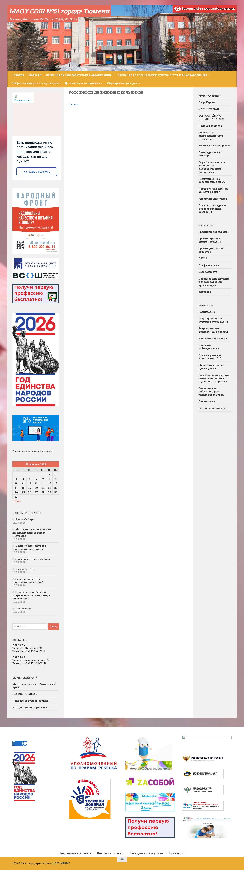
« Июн (16, 501)
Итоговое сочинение (212, 338)
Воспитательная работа (214, 145)
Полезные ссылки (110, 853)
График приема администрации (209, 240)
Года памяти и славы (75, 853)
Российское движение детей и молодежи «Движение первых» (213, 378)
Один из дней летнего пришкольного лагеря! (29, 547)
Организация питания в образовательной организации (214, 282)
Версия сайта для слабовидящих (208, 8)
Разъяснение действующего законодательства (211, 391)
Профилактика (208, 265)
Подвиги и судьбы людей (30, 700)
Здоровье (204, 291)
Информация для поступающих (36, 83)
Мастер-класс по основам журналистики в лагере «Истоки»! (31, 532)
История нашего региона (29, 707)
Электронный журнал (146, 853)
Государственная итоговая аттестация (213, 320)
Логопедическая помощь (209, 154)
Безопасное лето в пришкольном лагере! (27, 580)
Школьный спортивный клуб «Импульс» (210, 136)
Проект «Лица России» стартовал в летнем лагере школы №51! (31, 595)
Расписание (206, 311)
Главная (18, 75)
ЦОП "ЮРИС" (61, 863)
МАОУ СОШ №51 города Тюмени (59, 11)
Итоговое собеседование (208, 346)
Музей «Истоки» (209, 95)
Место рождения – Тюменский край (33, 685)
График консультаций (213, 231)
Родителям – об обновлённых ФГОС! (212, 180)
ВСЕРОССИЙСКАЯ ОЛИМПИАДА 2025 (211, 117)
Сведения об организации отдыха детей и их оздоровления (162, 75)
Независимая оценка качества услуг (213, 190)
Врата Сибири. (25, 519)
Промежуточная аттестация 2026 (210, 356)
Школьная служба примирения (210, 366)
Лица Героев (206, 102)
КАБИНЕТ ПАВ (208, 109)
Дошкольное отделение (82, 83)
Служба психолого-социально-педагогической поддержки (211, 167)
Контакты (176, 853)
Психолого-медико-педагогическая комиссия (212, 208)
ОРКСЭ (202, 258)
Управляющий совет (212, 198)
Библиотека (206, 401)
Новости (35, 75)
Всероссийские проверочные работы (213, 330)
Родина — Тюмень (24, 693)
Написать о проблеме (36, 171)
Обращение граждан (122, 83)
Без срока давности (211, 408)
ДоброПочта (23, 608)
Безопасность (207, 271)
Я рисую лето (24, 569)
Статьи (73, 104)
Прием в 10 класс (210, 125)
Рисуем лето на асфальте (33, 559)
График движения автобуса (211, 250)
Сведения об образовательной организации (78, 75)
